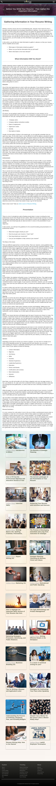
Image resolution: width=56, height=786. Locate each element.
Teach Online (40, 768)
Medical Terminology (24, 767)
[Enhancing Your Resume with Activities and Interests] (40, 511)
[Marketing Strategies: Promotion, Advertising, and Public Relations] (16, 644)
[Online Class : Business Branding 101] (16, 670)
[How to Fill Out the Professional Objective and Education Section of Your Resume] (16, 484)
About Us (39, 767)
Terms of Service (40, 772)
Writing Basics (22, 770)
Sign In (3, 767)
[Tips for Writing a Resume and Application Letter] (16, 697)
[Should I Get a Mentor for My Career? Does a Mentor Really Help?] (40, 723)
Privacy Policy (40, 773)
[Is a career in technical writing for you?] (40, 670)
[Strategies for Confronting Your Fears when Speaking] (40, 697)
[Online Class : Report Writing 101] (16, 564)
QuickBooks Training (24, 772)
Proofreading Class (23, 773)
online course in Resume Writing (27, 204)
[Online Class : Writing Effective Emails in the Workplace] (40, 644)
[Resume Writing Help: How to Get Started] (16, 750)
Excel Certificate (23, 776)
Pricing (3, 768)
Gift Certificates (5, 775)
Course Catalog (5, 770)
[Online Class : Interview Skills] (16, 511)
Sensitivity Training (23, 775)
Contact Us (39, 770)
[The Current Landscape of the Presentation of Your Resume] (40, 484)
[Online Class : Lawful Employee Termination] (40, 750)
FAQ (3, 776)
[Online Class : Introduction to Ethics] (16, 458)
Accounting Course (23, 768)
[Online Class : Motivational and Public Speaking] (40, 591)
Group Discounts (5, 772)
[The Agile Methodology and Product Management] (40, 617)
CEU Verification (5, 773)
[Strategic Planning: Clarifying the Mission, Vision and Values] (40, 564)
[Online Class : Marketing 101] (16, 591)
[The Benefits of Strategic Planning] (40, 458)
